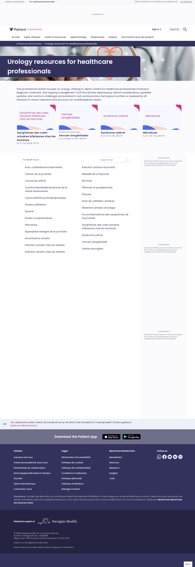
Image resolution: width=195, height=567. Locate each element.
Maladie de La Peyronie (95, 174)
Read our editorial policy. (24, 425)
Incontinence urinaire (37, 238)
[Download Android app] (131, 436)
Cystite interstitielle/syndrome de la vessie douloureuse (46, 189)
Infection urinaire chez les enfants (45, 251)
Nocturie (87, 180)
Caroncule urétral (35, 180)
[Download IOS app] (111, 436)
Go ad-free (186, 2)
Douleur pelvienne (35, 204)
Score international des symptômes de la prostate (105, 216)
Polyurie (86, 194)
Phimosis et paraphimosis (97, 187)
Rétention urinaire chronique (98, 207)
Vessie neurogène (92, 248)
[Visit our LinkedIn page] (175, 457)
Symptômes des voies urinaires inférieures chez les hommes (100, 226)
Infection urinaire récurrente (98, 167)
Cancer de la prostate (38, 174)
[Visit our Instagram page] (181, 457)
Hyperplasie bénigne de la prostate (46, 231)
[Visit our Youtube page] (170, 457)
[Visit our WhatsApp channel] (159, 457)
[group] (188, 564)
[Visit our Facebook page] (165, 457)
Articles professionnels (28, 43)
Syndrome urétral (92, 235)
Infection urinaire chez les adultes (45, 245)
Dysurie (29, 211)
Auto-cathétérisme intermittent (43, 167)
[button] (188, 564)
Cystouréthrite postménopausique (45, 197)
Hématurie (31, 224)
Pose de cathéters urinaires (98, 201)
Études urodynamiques (38, 218)
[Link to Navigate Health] (57, 521)
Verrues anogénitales (94, 241)
